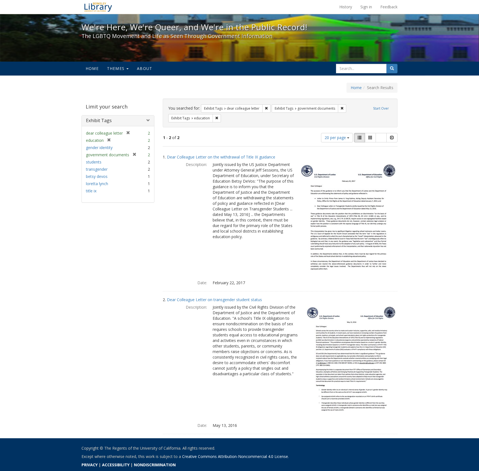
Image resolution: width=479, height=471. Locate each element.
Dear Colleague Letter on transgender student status (214, 299)
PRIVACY (89, 464)
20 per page (336, 137)
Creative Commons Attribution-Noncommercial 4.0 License (235, 456)
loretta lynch (97, 183)
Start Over (381, 108)
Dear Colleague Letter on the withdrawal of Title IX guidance (221, 157)
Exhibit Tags (99, 120)
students (93, 162)
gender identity (99, 147)
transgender (97, 169)
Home (92, 68)
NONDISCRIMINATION (155, 464)
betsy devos (97, 176)
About (144, 68)
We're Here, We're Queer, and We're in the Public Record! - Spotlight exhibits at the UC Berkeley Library (98, 7)
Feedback (389, 6)
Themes (116, 68)
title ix (91, 190)
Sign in (366, 6)
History (345, 6)
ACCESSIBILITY (115, 464)
